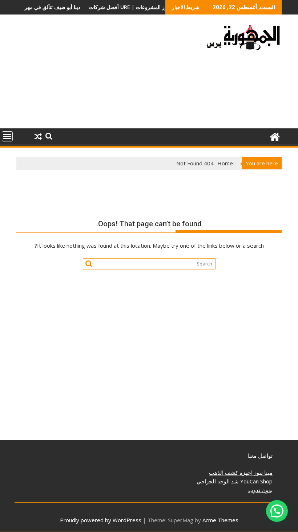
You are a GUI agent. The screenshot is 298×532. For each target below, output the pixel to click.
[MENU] (7, 136)
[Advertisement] (106, 74)
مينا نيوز (263, 472)
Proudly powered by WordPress (100, 520)
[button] (277, 511)
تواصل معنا (260, 455)
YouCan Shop (256, 481)
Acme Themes (220, 520)
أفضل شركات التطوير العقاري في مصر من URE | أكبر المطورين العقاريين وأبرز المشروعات (118, 7)
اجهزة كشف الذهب (231, 472)
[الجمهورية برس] (274, 136)
